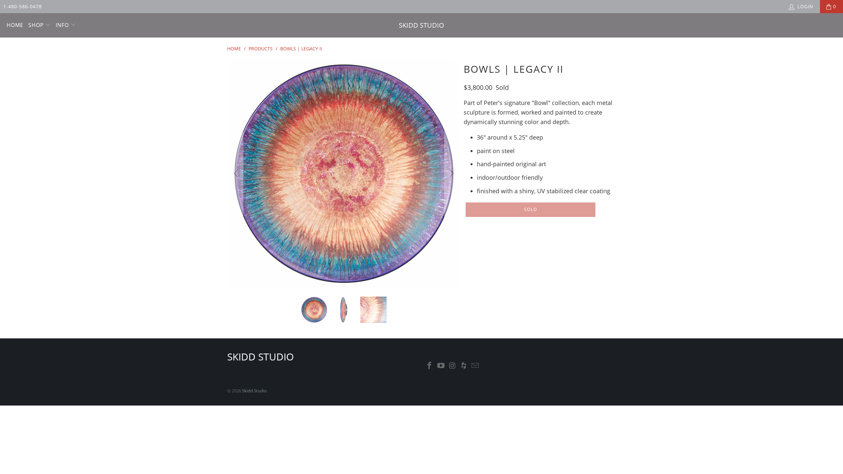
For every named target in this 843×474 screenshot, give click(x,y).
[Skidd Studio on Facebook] (430, 366)
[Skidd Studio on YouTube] (441, 366)
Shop (36, 25)
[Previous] (236, 173)
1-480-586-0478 (22, 6)
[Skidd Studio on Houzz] (464, 366)
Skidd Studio (254, 391)
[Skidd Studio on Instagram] (452, 366)
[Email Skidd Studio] (475, 366)
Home (15, 25)
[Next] (450, 173)
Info (63, 25)
